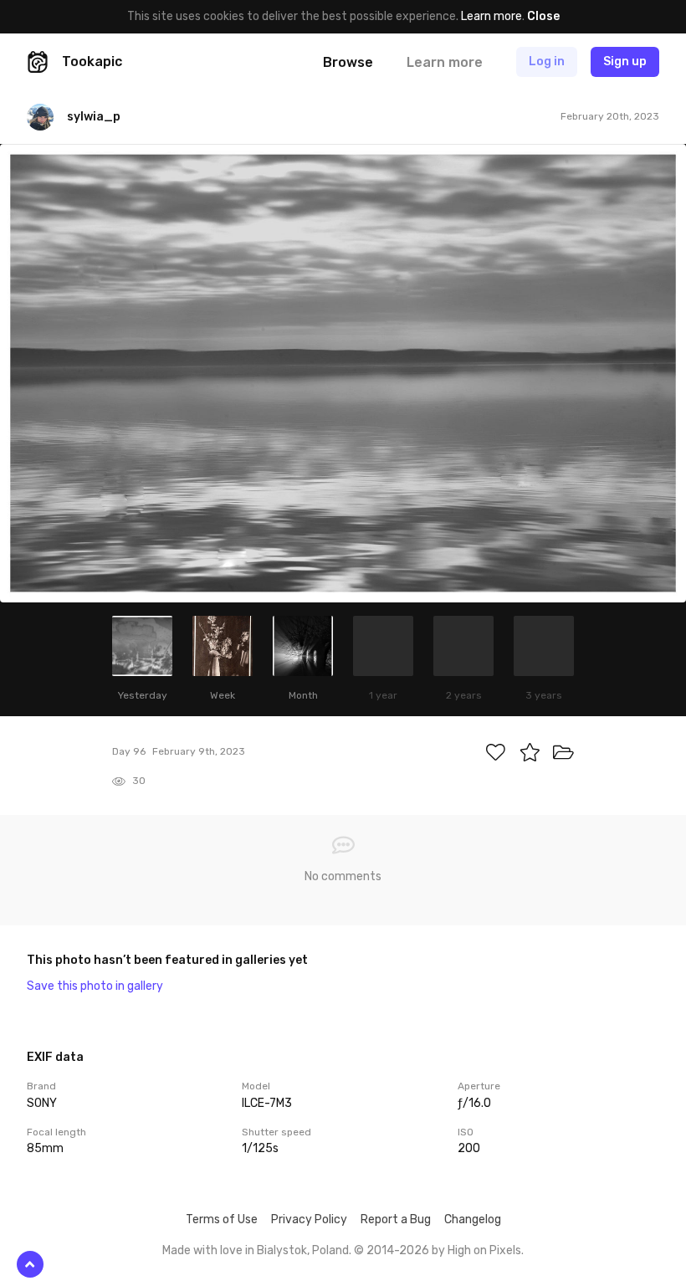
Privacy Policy (309, 1219)
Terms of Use (222, 1219)
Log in (547, 61)
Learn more (491, 16)
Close (543, 16)
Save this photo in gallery (95, 986)
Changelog (472, 1219)
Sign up (625, 61)
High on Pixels (484, 1250)
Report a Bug (396, 1219)
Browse (348, 62)
